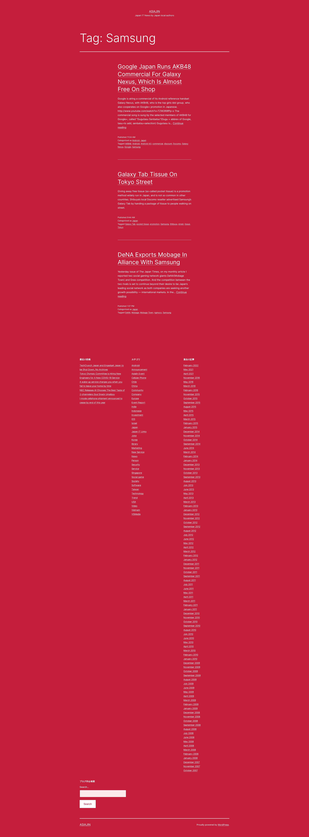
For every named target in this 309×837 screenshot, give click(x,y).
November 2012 (191, 518)
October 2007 (190, 770)
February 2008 (190, 754)
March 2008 (189, 750)
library (135, 444)
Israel (134, 423)
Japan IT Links (139, 431)
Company (136, 394)
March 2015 (189, 419)
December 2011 (191, 564)
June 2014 (188, 448)
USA (134, 502)
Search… (84, 787)
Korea (134, 440)
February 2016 (190, 390)
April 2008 (188, 745)
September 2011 (191, 576)
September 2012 (191, 526)
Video (134, 506)
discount (168, 143)
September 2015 (191, 402)
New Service (138, 452)
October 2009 (190, 671)
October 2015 (190, 398)
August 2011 (189, 580)
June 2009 (188, 687)
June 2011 (188, 588)
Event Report (138, 402)
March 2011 (189, 601)
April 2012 (188, 547)
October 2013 (190, 473)
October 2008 (190, 721)
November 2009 (191, 667)
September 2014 (191, 444)
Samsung (136, 147)
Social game (138, 477)
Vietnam (136, 510)
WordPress (223, 824)
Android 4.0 (146, 143)
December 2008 (191, 712)
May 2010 (188, 642)
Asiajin (154, 11)
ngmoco (158, 312)
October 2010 (190, 621)
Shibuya (173, 224)
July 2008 (188, 733)
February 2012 (190, 555)
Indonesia (136, 411)
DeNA (127, 312)
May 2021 (188, 369)
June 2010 (188, 638)
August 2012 (189, 530)
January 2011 (190, 609)
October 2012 (190, 522)
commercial (157, 143)
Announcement (139, 369)
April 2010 (188, 646)
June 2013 (188, 489)
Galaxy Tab (130, 224)
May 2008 (188, 741)
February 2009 (190, 704)
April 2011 (188, 597)
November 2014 (191, 435)
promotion (154, 224)
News (134, 456)
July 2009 (188, 683)
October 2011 (190, 572)
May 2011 (188, 592)
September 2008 (192, 725)
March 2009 (189, 700)
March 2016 (189, 386)
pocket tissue (143, 224)
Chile (134, 382)
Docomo (177, 143)
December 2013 (191, 464)
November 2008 (191, 716)
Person (135, 460)
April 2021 (188, 373)
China (134, 386)
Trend (135, 497)
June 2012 (188, 539)
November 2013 (191, 468)
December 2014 (191, 431)
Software (136, 485)
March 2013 (189, 502)
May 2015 (188, 411)
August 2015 (189, 406)
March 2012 (189, 551)
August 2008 (190, 729)
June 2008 (188, 737)
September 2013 (191, 477)
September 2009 (192, 675)
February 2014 (190, 456)
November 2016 (191, 377)
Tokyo (120, 227)
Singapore (137, 473)
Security (136, 464)
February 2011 (190, 605)
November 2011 (191, 568)
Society (135, 481)
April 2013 (188, 497)
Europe (135, 398)
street (181, 224)
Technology (138, 493)
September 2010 (191, 625)
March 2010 (189, 650)
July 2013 (188, 485)
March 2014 (189, 452)
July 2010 (188, 634)
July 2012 (188, 535)
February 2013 (190, 506)
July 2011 (188, 584)
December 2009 (191, 663)
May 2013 (188, 493)
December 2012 (191, 514)
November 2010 (191, 617)
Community (137, 390)
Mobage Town (146, 312)
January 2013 (190, 510)
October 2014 (190, 440)
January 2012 (190, 559)
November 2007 (191, 766)
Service (135, 468)
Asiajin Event (138, 373)
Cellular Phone (139, 377)
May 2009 (188, 692)
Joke (134, 435)
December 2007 (191, 762)
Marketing (137, 448)
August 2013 (189, 481)
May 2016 (188, 382)
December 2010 (191, 613)
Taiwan (135, 489)
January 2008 (190, 758)
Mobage (135, 312)
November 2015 (191, 394)
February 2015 (190, 423)
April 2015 (188, 415)
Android (136, 140)
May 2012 (188, 543)
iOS (133, 419)
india (134, 406)
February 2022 (190, 365)
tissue (187, 224)
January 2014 (190, 460)
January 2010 (190, 659)
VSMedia (136, 514)
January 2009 (190, 708)
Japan (143, 140)
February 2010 (190, 654)
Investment (137, 415)
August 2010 (189, 630)
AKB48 (128, 143)
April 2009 (188, 696)
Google (127, 147)
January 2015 (190, 427)
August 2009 (190, 679)
